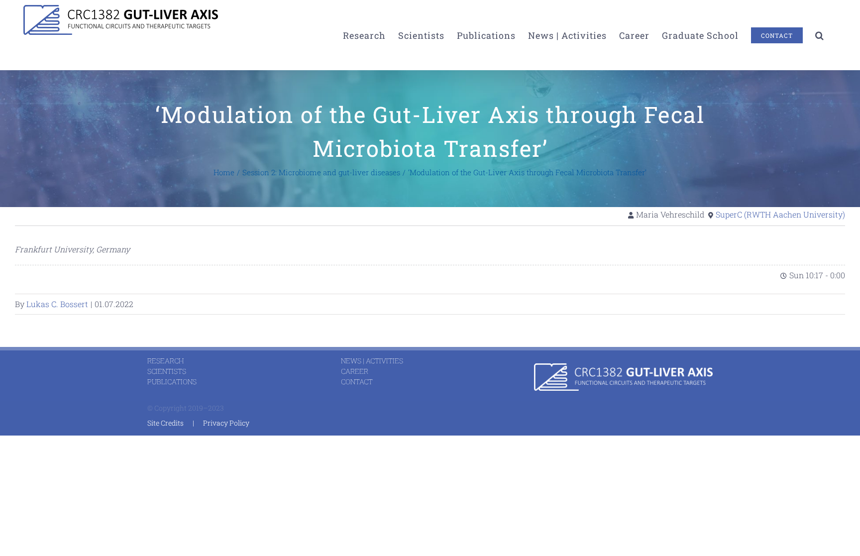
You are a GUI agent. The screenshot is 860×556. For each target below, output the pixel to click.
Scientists (166, 371)
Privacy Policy (226, 423)
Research (165, 360)
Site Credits (165, 423)
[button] (819, 35)
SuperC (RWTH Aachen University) (780, 214)
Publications (172, 381)
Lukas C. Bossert (57, 304)
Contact (357, 381)
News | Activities (372, 360)
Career (354, 371)
